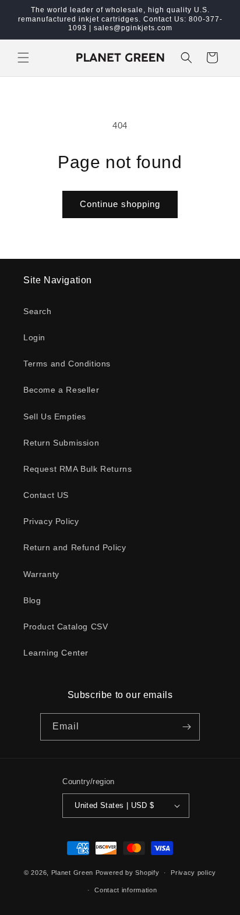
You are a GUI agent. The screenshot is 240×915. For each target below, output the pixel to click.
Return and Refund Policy (74, 547)
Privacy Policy (51, 521)
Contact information (125, 889)
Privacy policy (193, 872)
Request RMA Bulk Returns (77, 468)
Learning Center (56, 652)
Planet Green (72, 872)
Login (34, 337)
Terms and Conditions (67, 363)
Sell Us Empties (54, 416)
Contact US (46, 495)
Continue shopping (120, 204)
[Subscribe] (186, 726)
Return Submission (61, 442)
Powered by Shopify (128, 872)
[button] (23, 57)
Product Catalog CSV (65, 626)
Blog (32, 600)
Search (37, 311)
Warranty (41, 574)
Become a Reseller (61, 389)
